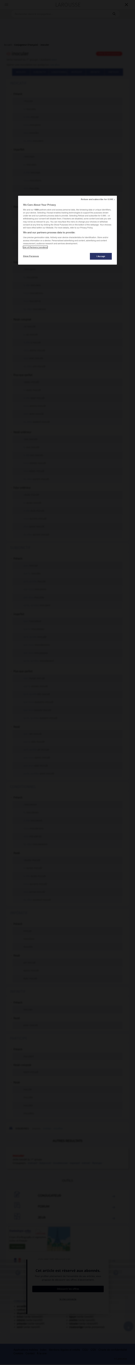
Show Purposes (31, 256)
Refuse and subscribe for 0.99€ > (98, 199)
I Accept (101, 256)
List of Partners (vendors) (35, 247)
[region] (67, 230)
